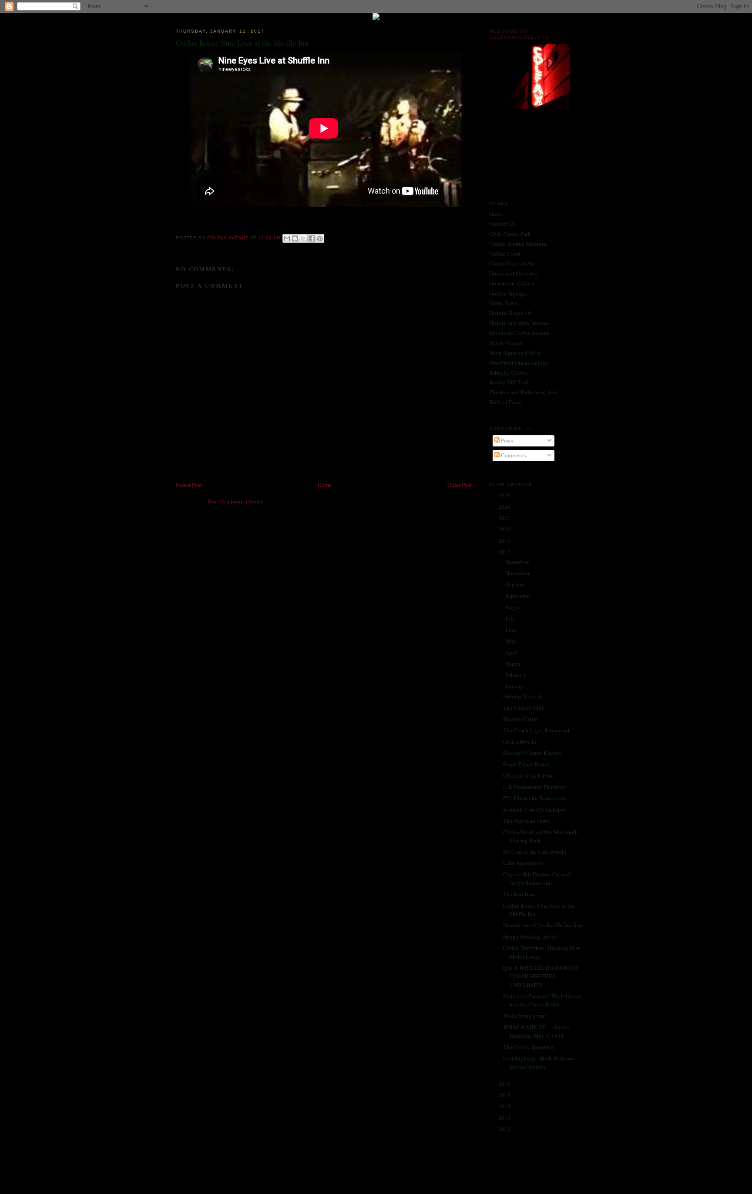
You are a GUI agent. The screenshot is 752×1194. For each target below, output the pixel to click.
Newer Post (189, 485)
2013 (505, 1117)
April (512, 652)
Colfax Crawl (504, 254)
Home (325, 485)
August (514, 607)
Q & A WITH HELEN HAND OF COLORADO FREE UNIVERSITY (540, 976)
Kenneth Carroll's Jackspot (534, 809)
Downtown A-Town (511, 283)
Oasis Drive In (519, 741)
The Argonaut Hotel (526, 821)
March (513, 663)
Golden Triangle (508, 293)
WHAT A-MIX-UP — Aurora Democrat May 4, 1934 (536, 1031)
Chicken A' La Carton (528, 775)
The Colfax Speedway (529, 1047)
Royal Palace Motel (526, 764)
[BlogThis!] (295, 238)
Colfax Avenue (228, 237)
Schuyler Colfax (508, 372)
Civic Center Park (510, 234)
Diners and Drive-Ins (513, 273)
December (517, 562)
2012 (505, 1129)
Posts (506, 440)
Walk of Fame (505, 402)
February (516, 675)
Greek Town (503, 303)
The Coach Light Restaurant (536, 730)
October (515, 584)
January (515, 686)
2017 (505, 552)
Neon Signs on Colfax (515, 352)
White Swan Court (524, 1016)
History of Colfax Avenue (519, 323)
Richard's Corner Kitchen (532, 753)
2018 (505, 540)
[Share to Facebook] (311, 238)
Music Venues (505, 342)
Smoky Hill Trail (508, 382)
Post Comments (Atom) (235, 501)
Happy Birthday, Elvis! (530, 936)
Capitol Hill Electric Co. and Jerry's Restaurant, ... (537, 878)
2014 (505, 1106)
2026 (505, 495)
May (511, 641)
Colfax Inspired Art (511, 263)
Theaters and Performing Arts (523, 392)
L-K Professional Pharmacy (535, 787)
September (518, 596)
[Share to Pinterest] (320, 238)
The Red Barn (519, 894)
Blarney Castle (520, 719)
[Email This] (286, 238)
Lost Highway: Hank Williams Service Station (538, 1062)
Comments (513, 455)
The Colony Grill (523, 707)
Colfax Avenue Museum (517, 244)
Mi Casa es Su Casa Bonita (534, 851)
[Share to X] (303, 238)
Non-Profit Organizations (518, 362)
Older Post (459, 485)
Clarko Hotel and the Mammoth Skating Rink (540, 836)
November (518, 573)
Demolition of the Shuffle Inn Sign (543, 925)
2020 (505, 529)
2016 (505, 1083)
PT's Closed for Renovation (535, 798)
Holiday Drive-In (523, 696)
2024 (505, 506)
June (511, 630)
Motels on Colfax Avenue (519, 333)
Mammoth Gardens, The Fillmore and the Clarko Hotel (542, 1000)
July (511, 618)
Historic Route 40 (510, 313)
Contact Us (502, 224)
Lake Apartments (523, 863)
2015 (505, 1095)
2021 (505, 518)
